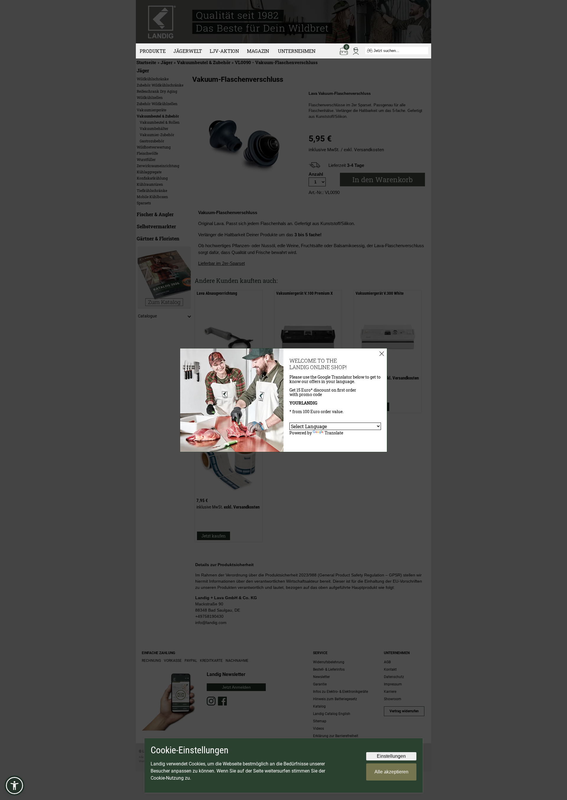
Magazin (258, 51)
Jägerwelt (187, 51)
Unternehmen (296, 51)
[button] (14, 785)
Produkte (153, 51)
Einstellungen (391, 756)
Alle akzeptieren (391, 771)
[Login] (355, 50)
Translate (334, 433)
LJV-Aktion (224, 51)
